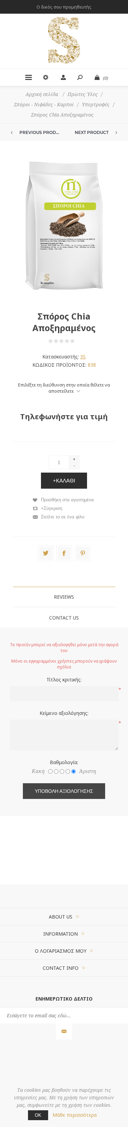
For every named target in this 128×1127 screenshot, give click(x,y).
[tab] (64, 597)
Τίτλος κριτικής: (64, 679)
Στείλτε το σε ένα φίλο (62, 516)
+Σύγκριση (51, 508)
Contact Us (64, 617)
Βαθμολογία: (64, 762)
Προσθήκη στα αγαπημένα (67, 499)
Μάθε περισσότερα (75, 1115)
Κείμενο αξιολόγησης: (64, 713)
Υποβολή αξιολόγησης (64, 791)
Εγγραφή (64, 1031)
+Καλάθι (64, 481)
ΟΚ (38, 1115)
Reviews (64, 597)
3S (83, 356)
